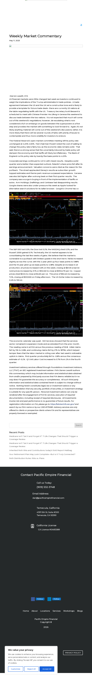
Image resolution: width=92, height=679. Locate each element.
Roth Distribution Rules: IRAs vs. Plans (26, 458)
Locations (45, 611)
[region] (31, 660)
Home (26, 611)
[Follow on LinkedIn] (49, 599)
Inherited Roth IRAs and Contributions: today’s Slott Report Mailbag (40, 450)
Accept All (47, 669)
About (35, 611)
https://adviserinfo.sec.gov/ (62, 404)
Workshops (69, 611)
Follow (40, 599)
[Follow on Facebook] (33, 599)
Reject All (31, 669)
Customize (15, 669)
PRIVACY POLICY (73, 653)
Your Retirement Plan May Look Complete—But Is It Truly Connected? (42, 454)
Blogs (80, 611)
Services (57, 611)
